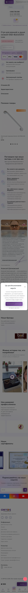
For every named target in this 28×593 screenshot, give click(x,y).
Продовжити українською (14, 304)
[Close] (25, 287)
